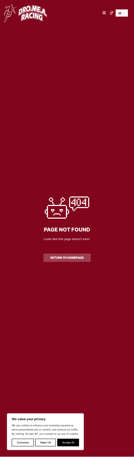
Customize (23, 442)
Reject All (45, 442)
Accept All (68, 442)
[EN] (122, 13)
